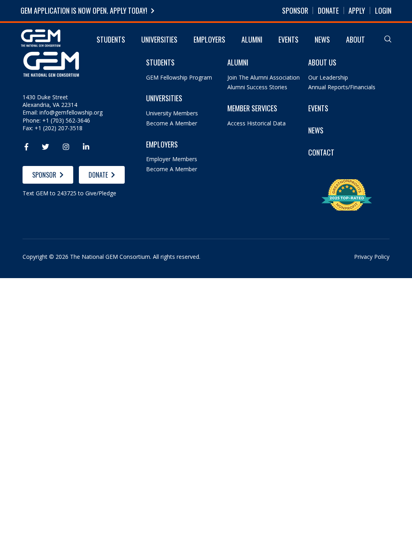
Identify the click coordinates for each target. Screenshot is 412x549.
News (322, 39)
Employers (209, 39)
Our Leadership (328, 77)
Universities (159, 39)
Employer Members (171, 159)
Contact (321, 152)
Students (111, 39)
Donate (328, 10)
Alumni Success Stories (257, 87)
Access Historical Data (256, 123)
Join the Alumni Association (263, 77)
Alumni (251, 39)
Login (383, 10)
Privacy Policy (371, 256)
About (355, 39)
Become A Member (171, 123)
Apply (356, 10)
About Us (322, 62)
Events (288, 39)
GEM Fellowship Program (179, 77)
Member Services (252, 108)
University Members (172, 113)
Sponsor (295, 10)
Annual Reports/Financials (341, 87)
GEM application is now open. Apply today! (84, 11)
